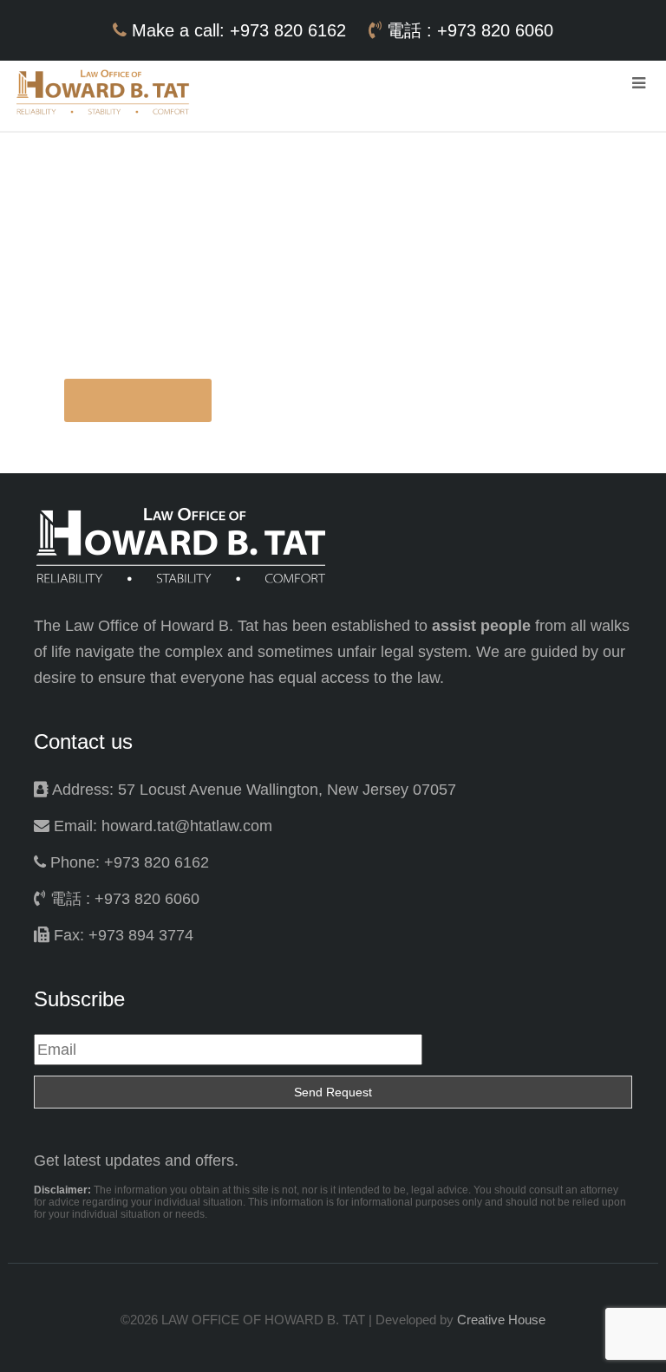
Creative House (501, 1319)
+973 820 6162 (290, 30)
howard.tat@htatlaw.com (186, 826)
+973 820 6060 (495, 30)
